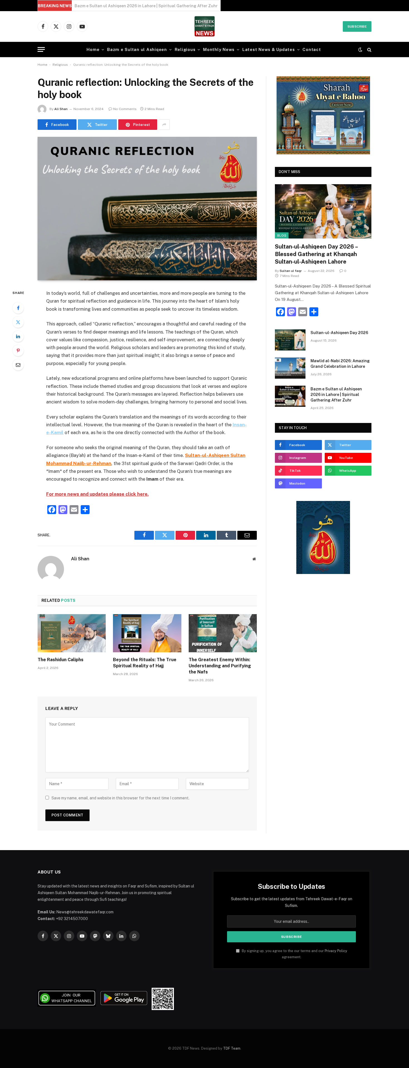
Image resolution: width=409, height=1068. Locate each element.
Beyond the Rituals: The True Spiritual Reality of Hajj (144, 662)
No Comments (125, 109)
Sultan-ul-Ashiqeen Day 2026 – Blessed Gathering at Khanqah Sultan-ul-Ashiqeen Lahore (316, 254)
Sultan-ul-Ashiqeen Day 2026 (339, 332)
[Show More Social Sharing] (164, 124)
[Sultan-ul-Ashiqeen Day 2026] (290, 340)
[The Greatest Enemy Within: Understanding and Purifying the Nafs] (223, 633)
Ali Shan (61, 109)
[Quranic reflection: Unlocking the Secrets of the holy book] (147, 208)
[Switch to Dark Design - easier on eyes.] (360, 49)
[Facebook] (18, 307)
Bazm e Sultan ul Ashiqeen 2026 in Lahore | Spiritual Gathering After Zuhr (336, 394)
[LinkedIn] (18, 336)
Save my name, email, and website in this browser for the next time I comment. (120, 798)
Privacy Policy (336, 951)
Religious (185, 49)
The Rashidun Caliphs (60, 659)
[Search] (368, 49)
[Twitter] (18, 322)
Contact (311, 49)
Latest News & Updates (268, 49)
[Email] (18, 364)
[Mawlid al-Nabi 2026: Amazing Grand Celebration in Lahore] (290, 368)
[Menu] (41, 49)
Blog (281, 235)
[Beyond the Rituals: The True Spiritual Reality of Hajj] (147, 633)
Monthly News (219, 49)
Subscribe (357, 26)
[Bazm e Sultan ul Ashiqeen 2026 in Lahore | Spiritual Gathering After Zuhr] (290, 396)
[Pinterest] (18, 350)
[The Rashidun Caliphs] (72, 633)
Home (93, 49)
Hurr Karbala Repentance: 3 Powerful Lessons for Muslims (131, 6)
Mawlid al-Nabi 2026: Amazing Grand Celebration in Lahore (340, 364)
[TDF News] (204, 26)
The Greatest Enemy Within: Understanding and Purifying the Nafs (220, 666)
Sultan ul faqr (291, 271)
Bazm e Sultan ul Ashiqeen (137, 49)
